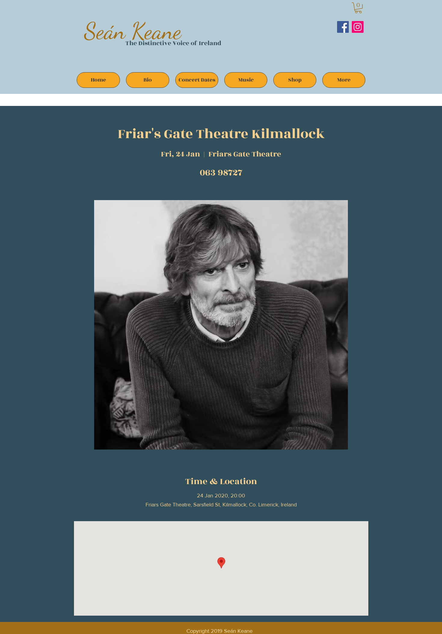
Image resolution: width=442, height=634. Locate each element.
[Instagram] (358, 27)
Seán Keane (132, 31)
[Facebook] (343, 27)
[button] (358, 7)
